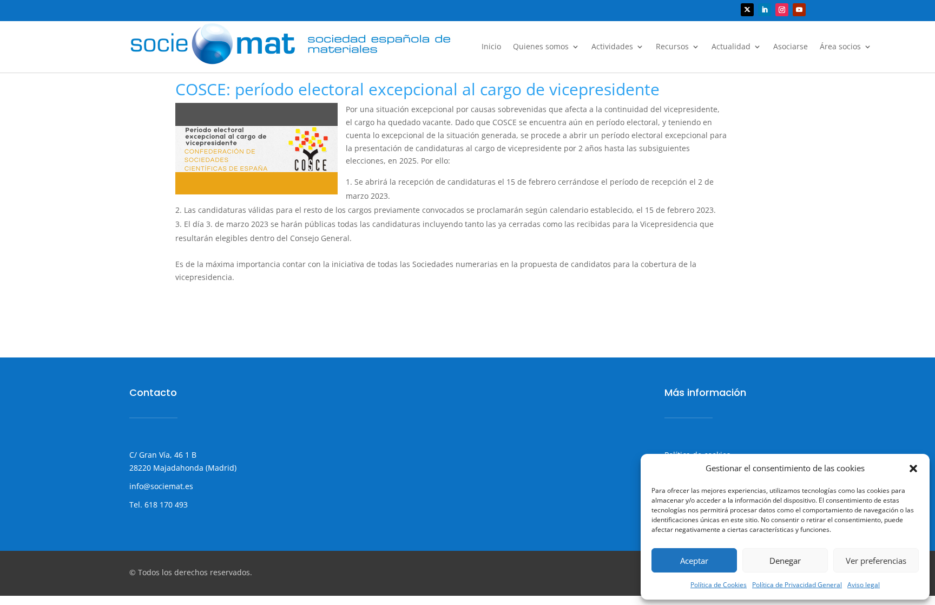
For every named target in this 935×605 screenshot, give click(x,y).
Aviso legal (863, 584)
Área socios (840, 47)
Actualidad (731, 47)
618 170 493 (165, 504)
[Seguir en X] (747, 9)
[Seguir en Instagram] (781, 9)
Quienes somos (541, 47)
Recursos (672, 47)
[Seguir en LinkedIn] (764, 9)
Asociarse (790, 47)
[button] (913, 468)
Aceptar (694, 560)
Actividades (612, 47)
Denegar (785, 560)
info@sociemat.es (161, 486)
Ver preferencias (876, 560)
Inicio (491, 47)
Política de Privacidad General (797, 584)
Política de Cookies (718, 584)
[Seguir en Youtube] (799, 9)
